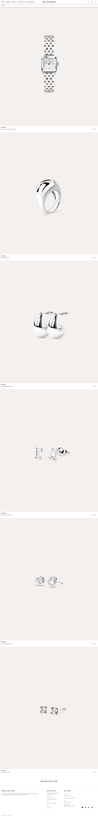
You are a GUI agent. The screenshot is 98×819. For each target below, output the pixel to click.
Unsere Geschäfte (68, 795)
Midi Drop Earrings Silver (7, 386)
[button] (3, 127)
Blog (48, 805)
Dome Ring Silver (5, 257)
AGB (65, 800)
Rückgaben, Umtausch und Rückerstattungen (53, 794)
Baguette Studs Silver (6, 515)
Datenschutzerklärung (69, 798)
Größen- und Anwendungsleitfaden (69, 805)
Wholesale (49, 807)
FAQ (47, 801)
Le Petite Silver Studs (6, 643)
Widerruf (49, 796)
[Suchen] (88, 2)
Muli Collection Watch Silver (8, 129)
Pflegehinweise (67, 802)
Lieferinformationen (51, 799)
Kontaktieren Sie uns (51, 803)
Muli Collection (9, 815)
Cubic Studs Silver (5, 772)
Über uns (66, 793)
